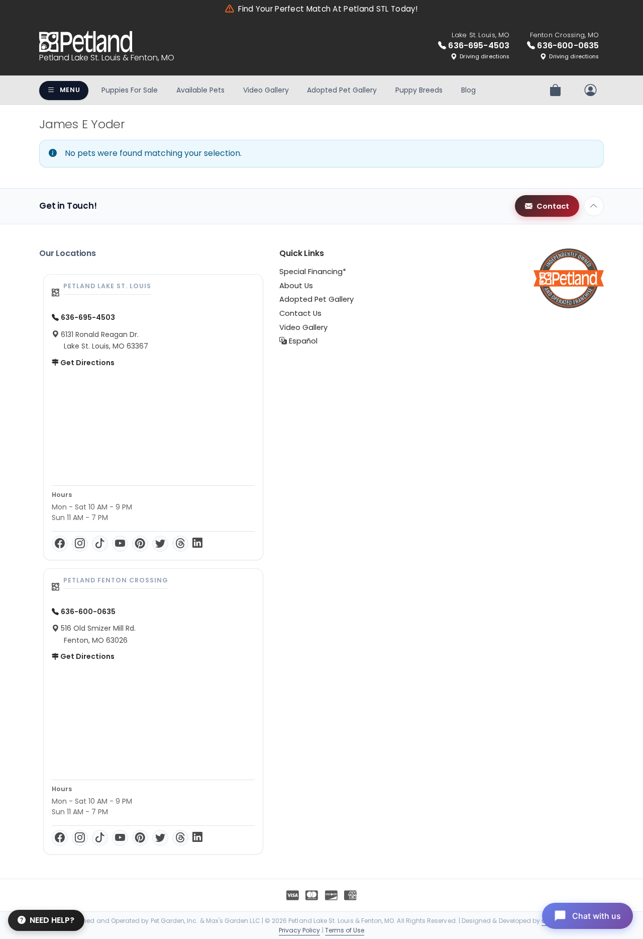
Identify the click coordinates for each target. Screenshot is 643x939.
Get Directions (87, 363)
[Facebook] (60, 544)
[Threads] (180, 544)
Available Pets (200, 90)
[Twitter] (160, 544)
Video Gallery (266, 90)
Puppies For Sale (129, 90)
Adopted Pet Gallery (342, 90)
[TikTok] (100, 544)
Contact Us (300, 313)
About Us (296, 286)
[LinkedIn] (197, 544)
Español (302, 341)
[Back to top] (594, 206)
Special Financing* (312, 272)
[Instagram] (80, 544)
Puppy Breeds (419, 90)
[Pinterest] (140, 544)
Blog (468, 90)
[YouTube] (120, 544)
